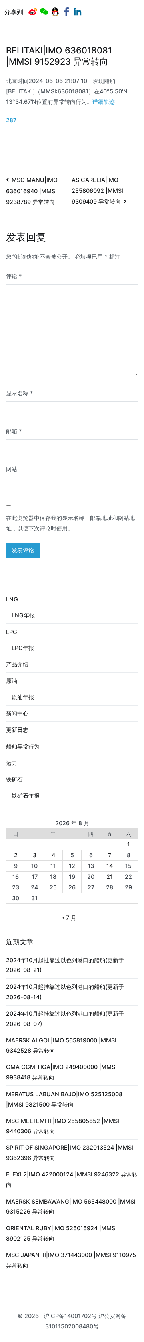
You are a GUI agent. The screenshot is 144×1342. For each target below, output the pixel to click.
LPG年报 (23, 647)
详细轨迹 (103, 101)
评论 (14, 276)
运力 (11, 762)
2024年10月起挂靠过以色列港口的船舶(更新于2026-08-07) (65, 1018)
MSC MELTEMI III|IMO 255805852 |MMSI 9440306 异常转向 (62, 1125)
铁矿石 (14, 779)
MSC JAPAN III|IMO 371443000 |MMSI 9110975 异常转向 (71, 1260)
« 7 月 (68, 917)
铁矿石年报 (26, 795)
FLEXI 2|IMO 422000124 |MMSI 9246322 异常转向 (72, 1179)
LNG (12, 599)
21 (109, 876)
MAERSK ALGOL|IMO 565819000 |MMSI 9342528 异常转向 (61, 1045)
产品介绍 (17, 664)
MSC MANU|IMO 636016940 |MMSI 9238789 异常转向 (32, 190)
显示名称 (19, 393)
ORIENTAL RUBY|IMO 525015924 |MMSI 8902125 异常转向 (61, 1233)
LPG (11, 632)
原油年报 (23, 697)
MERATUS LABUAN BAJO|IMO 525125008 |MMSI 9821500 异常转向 (64, 1099)
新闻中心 (17, 713)
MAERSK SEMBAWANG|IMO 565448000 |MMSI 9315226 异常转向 (71, 1206)
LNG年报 (23, 615)
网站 (11, 469)
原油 (11, 680)
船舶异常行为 (23, 746)
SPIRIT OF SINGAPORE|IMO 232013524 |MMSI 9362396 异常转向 (69, 1152)
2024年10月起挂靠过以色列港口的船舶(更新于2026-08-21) (65, 965)
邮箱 (14, 431)
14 (109, 865)
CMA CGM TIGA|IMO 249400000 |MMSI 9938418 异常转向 (61, 1072)
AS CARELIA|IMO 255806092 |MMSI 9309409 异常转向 (97, 190)
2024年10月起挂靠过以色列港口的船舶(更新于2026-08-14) (65, 991)
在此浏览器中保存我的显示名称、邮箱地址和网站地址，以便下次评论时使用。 (70, 523)
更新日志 (17, 729)
